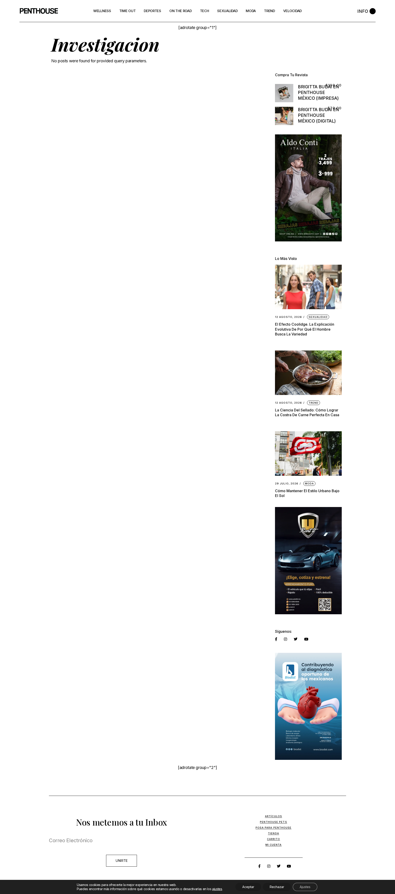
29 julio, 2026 (286, 483)
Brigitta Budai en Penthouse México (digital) (318, 115)
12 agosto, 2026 (288, 317)
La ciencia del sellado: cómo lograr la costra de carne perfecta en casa (307, 412)
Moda (309, 483)
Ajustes (305, 887)
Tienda (273, 833)
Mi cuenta (273, 844)
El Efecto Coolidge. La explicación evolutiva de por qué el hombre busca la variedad (304, 329)
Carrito (273, 839)
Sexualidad (318, 317)
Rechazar (277, 887)
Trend (314, 402)
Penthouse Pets (273, 821)
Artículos (273, 816)
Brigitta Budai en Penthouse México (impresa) (318, 92)
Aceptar (248, 887)
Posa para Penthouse (274, 827)
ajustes (217, 889)
